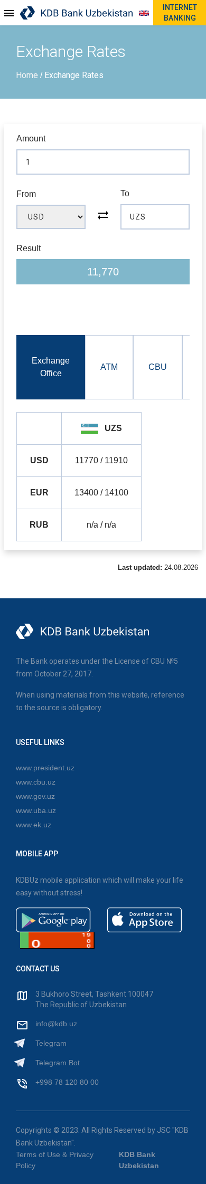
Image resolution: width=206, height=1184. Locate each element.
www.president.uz (45, 767)
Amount (30, 138)
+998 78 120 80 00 (67, 1082)
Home (28, 75)
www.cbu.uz (35, 782)
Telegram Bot (57, 1062)
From (26, 193)
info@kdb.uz (56, 1023)
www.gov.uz (35, 796)
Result (28, 248)
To (124, 193)
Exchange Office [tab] (51, 367)
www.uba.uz (36, 810)
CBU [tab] (157, 366)
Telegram (51, 1043)
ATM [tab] (109, 366)
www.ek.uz (33, 824)
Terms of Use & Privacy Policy (54, 1160)
